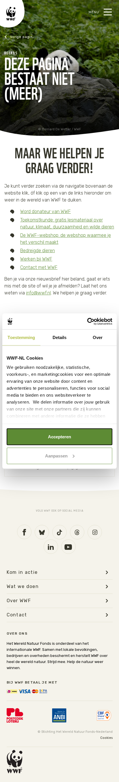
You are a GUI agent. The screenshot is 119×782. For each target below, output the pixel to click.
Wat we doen (23, 586)
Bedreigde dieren (37, 250)
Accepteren (59, 436)
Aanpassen (56, 455)
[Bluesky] (42, 532)
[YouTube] (68, 546)
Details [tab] (60, 337)
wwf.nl (18, 37)
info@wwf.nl (38, 293)
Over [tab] (98, 337)
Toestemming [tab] (21, 337)
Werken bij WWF (36, 259)
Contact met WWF (38, 267)
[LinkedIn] (51, 546)
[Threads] (77, 532)
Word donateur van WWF (45, 211)
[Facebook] (24, 532)
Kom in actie (22, 572)
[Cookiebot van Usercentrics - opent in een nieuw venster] (87, 321)
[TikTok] (59, 532)
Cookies (106, 738)
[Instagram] (95, 532)
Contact (17, 615)
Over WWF (19, 600)
